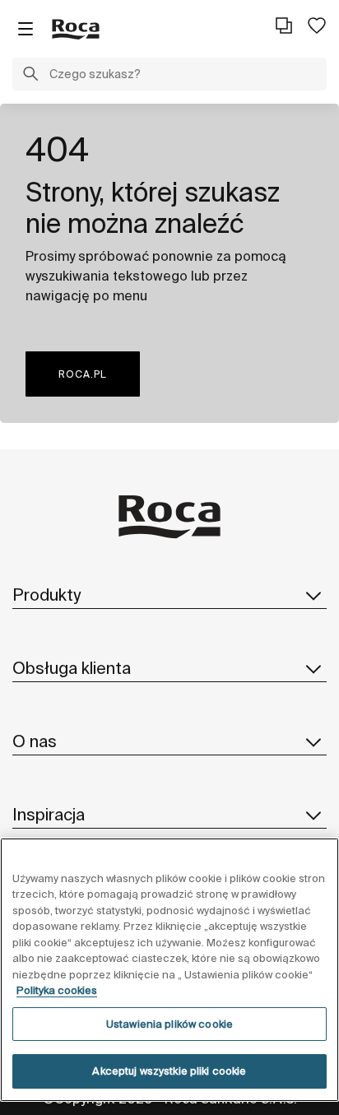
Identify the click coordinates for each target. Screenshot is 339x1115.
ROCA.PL (82, 374)
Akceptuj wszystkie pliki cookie (169, 1071)
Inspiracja (48, 814)
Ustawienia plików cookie (169, 1024)
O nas (34, 741)
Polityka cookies (56, 990)
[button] (30, 75)
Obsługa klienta (71, 667)
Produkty (46, 594)
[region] (169, 970)
